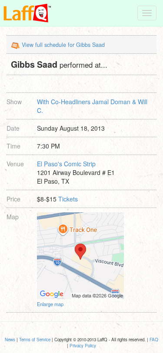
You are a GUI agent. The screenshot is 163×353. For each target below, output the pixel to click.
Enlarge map (50, 303)
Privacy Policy (83, 346)
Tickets (68, 199)
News (10, 340)
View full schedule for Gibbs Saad (63, 45)
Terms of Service (34, 340)
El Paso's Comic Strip (66, 163)
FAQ (154, 340)
